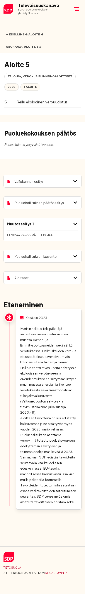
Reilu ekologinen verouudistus (42, 102)
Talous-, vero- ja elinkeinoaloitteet (40, 76)
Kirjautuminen (56, 573)
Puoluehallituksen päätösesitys (39, 202)
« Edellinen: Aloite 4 (24, 34)
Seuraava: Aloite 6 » (23, 47)
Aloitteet (21, 277)
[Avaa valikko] (76, 9)
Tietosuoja (12, 568)
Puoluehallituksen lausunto (35, 256)
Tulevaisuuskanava (38, 5)
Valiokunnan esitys (29, 181)
